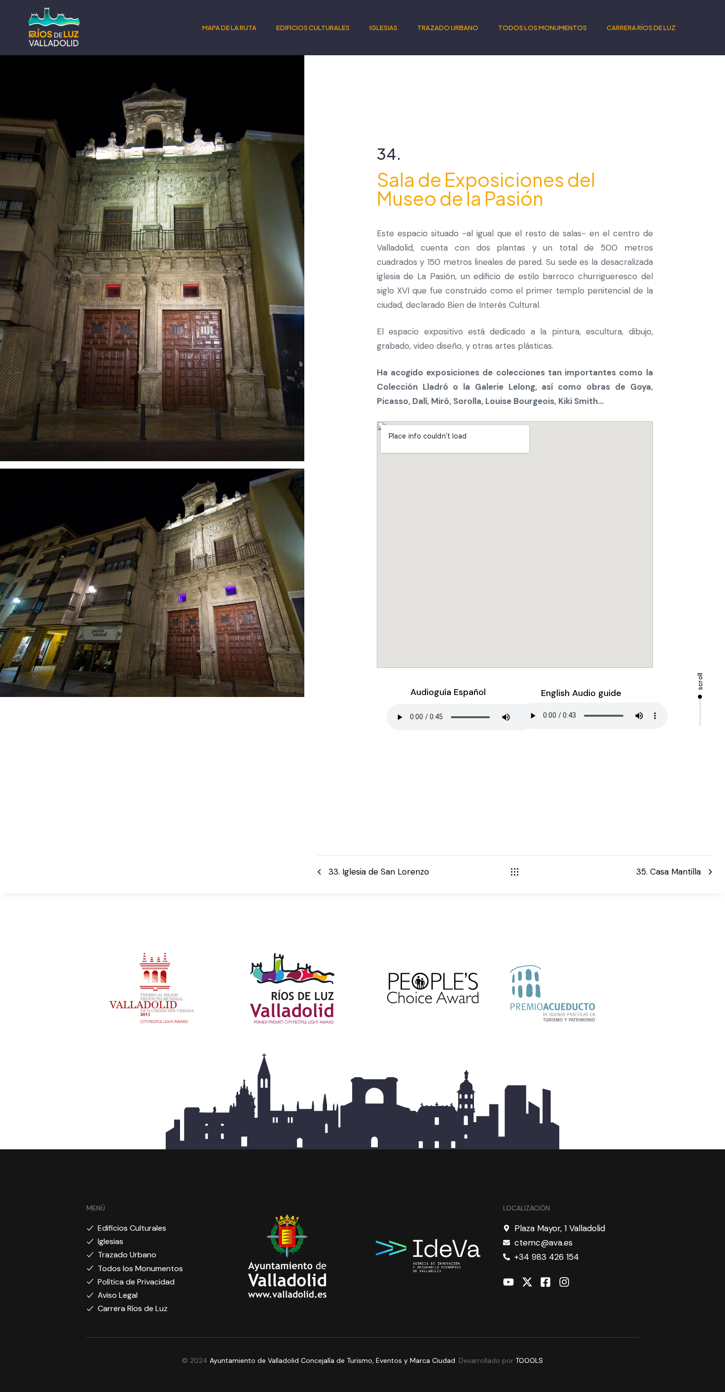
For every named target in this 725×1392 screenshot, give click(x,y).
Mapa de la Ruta (229, 28)
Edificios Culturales (313, 28)
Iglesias (383, 28)
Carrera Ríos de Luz (641, 28)
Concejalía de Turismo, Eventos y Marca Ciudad (378, 1360)
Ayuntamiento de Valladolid (254, 1360)
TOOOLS (529, 1360)
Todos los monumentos (542, 28)
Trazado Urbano (447, 28)
